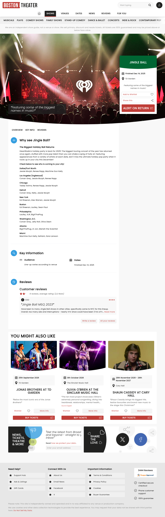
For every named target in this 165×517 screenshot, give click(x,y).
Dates (79, 13)
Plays (20, 20)
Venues (65, 13)
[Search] (150, 5)
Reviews (106, 13)
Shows (50, 13)
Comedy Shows (34, 20)
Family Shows (54, 20)
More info (44, 411)
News (92, 13)
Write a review (89, 321)
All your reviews (107, 321)
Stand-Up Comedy (75, 20)
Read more (109, 312)
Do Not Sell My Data (23, 510)
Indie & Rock (129, 20)
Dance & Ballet (96, 20)
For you (121, 13)
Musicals (9, 20)
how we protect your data (63, 443)
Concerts (113, 20)
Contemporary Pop (150, 20)
